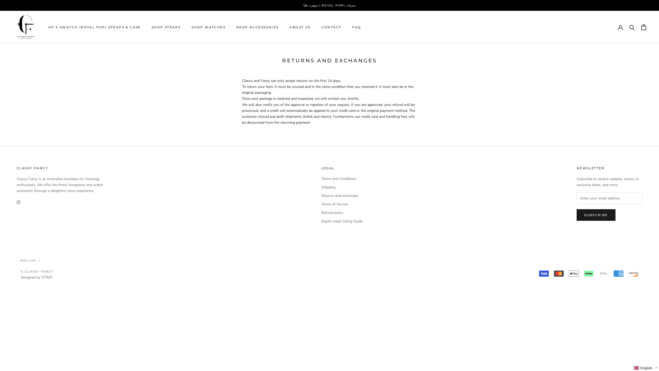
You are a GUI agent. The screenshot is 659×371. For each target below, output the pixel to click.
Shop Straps (166, 27)
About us (299, 27)
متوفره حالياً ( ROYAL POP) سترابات (330, 5)
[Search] (632, 27)
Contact (332, 27)
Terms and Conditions (338, 178)
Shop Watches (209, 27)
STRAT (47, 277)
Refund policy (332, 212)
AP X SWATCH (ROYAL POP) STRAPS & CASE (94, 27)
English (28, 260)
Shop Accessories (257, 27)
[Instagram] (18, 202)
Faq (356, 27)
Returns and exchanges (340, 195)
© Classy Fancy (37, 271)
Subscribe (596, 215)
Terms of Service (334, 204)
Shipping (328, 187)
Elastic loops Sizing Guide (341, 221)
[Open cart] (643, 27)
